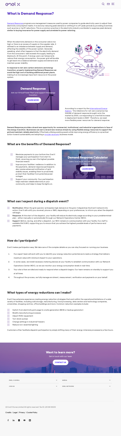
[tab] (33, 380)
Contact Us (60, 362)
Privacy (22, 412)
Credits (8, 412)
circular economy (52, 134)
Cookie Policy (32, 412)
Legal (15, 412)
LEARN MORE (33, 100)
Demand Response (15, 23)
